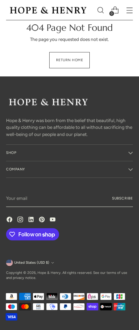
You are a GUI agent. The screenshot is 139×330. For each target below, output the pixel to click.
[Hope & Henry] (48, 10)
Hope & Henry (49, 272)
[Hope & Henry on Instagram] (21, 220)
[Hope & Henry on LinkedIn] (32, 220)
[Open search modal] (100, 10)
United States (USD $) (31, 262)
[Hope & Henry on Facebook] (10, 220)
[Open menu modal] (129, 10)
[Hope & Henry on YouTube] (53, 220)
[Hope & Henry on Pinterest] (42, 220)
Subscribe (122, 198)
